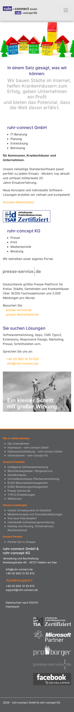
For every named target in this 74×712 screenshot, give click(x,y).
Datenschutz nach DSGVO (22, 602)
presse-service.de (18, 310)
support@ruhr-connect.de (22, 589)
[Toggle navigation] (66, 10)
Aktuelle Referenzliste (18, 202)
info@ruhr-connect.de (22, 363)
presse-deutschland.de (22, 314)
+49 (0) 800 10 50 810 (22, 359)
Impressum (12, 606)
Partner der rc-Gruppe (21, 541)
